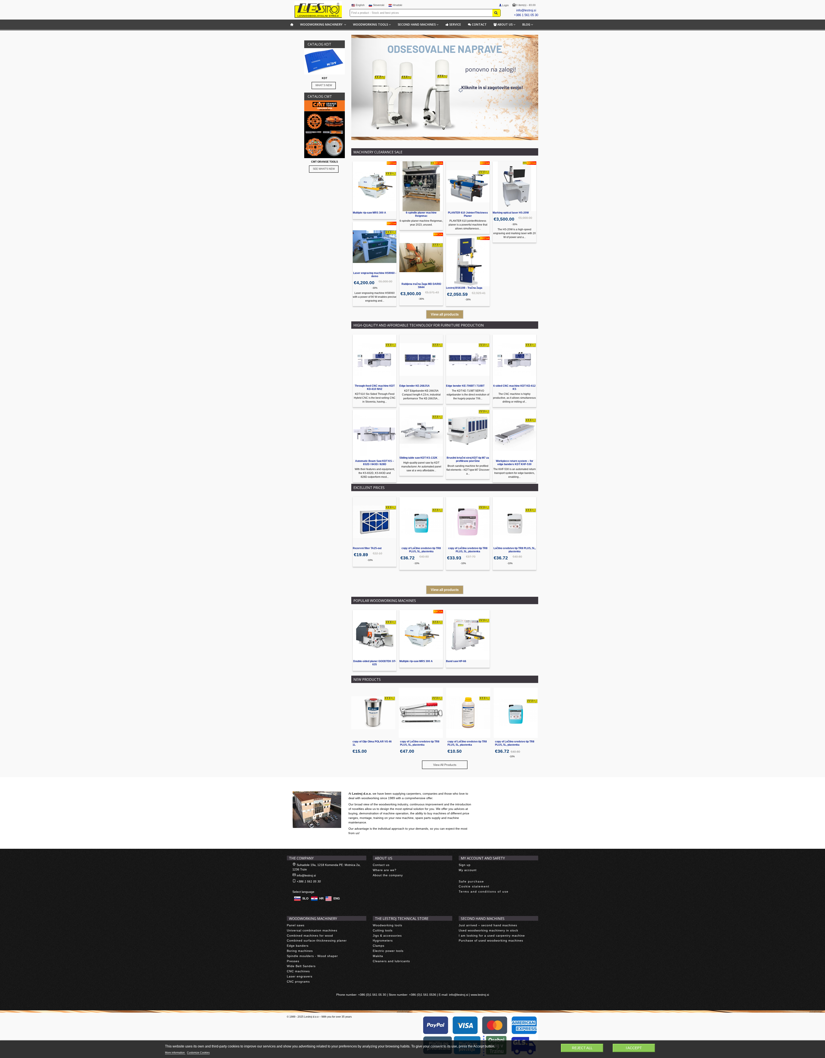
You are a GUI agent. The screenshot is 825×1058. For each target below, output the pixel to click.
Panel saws (295, 925)
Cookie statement (474, 886)
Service (455, 24)
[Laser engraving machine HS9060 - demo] (374, 247)
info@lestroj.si (526, 10)
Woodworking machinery (321, 24)
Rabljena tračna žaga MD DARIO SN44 (421, 285)
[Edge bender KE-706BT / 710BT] (468, 359)
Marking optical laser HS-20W (511, 212)
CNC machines (298, 971)
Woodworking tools (370, 24)
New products (367, 679)
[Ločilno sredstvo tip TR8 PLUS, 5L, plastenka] (514, 522)
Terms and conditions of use (484, 891)
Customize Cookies (198, 1052)
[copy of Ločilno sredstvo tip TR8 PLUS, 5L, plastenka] (421, 522)
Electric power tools (388, 951)
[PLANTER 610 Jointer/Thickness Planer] (468, 186)
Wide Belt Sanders (301, 966)
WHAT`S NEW (323, 85)
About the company (388, 875)
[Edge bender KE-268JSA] (421, 359)
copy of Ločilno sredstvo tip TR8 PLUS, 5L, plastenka (421, 550)
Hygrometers (383, 940)
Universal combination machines (312, 930)
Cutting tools (383, 930)
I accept (634, 1048)
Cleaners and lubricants (391, 961)
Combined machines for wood (310, 935)
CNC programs (298, 981)
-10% (370, 560)
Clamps (378, 945)
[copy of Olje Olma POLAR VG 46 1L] (373, 713)
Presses (293, 961)
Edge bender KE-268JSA (414, 385)
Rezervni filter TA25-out (367, 548)
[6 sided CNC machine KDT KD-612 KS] (514, 359)
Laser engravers (299, 976)
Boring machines (300, 951)
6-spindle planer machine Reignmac (421, 214)
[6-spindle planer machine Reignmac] (421, 186)
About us (505, 24)
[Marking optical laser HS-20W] (514, 186)
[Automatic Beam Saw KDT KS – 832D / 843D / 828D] (374, 435)
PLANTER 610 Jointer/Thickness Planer (468, 214)
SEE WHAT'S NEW (324, 168)
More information (175, 1052)
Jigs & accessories (387, 935)
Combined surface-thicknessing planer (317, 940)
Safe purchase (471, 881)
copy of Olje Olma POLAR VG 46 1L (372, 743)
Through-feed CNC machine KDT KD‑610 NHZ (375, 387)
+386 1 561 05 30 (526, 15)
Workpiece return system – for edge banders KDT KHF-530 (514, 463)
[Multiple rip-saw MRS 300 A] (374, 186)
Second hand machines (417, 24)
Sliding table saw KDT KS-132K (418, 457)
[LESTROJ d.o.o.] (318, 9)
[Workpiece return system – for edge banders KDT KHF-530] (514, 435)
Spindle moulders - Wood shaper (312, 956)
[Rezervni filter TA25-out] (374, 522)
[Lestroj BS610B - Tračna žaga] (468, 261)
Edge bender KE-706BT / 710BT (465, 385)
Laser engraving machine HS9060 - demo (374, 275)
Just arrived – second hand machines (488, 925)
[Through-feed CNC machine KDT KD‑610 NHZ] (374, 359)
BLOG (526, 24)
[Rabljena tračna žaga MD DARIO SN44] (421, 257)
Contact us (381, 865)
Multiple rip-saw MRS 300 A (369, 212)
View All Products (444, 764)
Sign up (465, 865)
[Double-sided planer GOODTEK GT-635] (374, 635)
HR (321, 898)
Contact (479, 24)
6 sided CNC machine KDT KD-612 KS (514, 387)
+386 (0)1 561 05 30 (372, 994)
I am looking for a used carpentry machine (492, 935)
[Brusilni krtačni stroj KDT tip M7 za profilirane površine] (468, 431)
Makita (378, 956)
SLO (305, 898)
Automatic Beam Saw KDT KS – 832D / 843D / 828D (374, 463)
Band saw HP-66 (456, 661)
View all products (445, 314)
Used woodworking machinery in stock (488, 930)
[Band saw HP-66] (468, 635)
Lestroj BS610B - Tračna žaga (464, 287)
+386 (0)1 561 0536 (422, 994)
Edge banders (298, 945)
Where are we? (384, 870)
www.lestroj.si (480, 994)
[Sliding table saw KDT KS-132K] (421, 431)
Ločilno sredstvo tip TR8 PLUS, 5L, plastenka (514, 550)
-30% (374, 288)
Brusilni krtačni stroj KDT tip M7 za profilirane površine (468, 459)
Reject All (582, 1048)
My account (468, 870)
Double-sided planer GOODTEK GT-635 (374, 663)
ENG (336, 898)
